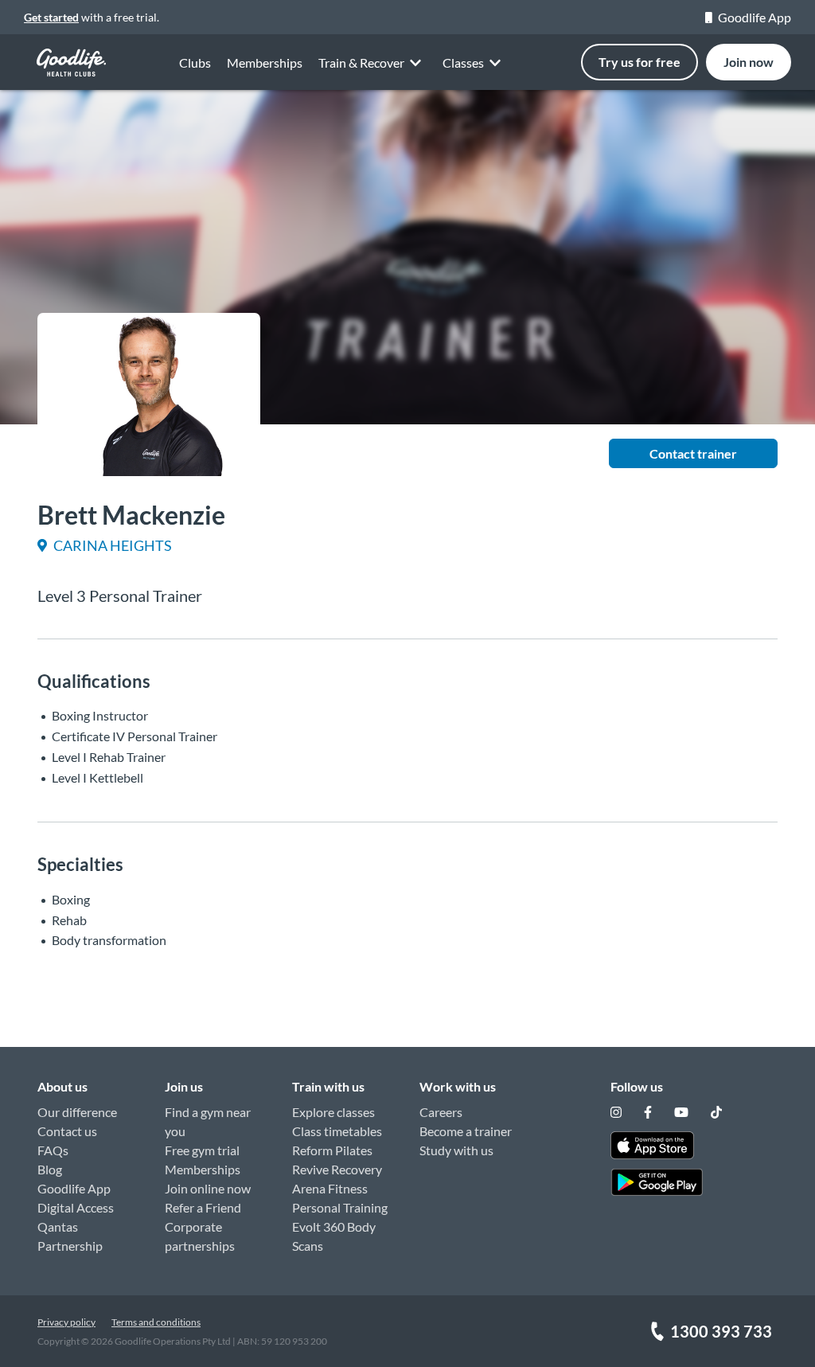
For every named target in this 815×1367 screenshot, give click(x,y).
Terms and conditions (156, 1322)
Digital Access (75, 1207)
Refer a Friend (203, 1207)
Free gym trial (202, 1150)
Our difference (77, 1111)
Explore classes (333, 1111)
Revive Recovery (337, 1169)
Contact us (67, 1131)
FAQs (52, 1150)
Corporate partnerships (200, 1236)
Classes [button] (463, 62)
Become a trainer (465, 1131)
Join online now (208, 1188)
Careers (440, 1111)
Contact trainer (693, 453)
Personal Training (340, 1207)
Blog (49, 1169)
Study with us (456, 1150)
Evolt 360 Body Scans (334, 1236)
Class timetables (337, 1131)
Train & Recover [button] (361, 62)
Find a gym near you (208, 1121)
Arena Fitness (330, 1188)
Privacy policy (66, 1322)
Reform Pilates (332, 1150)
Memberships (264, 62)
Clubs (195, 62)
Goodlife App (754, 17)
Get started (51, 17)
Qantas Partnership (70, 1236)
